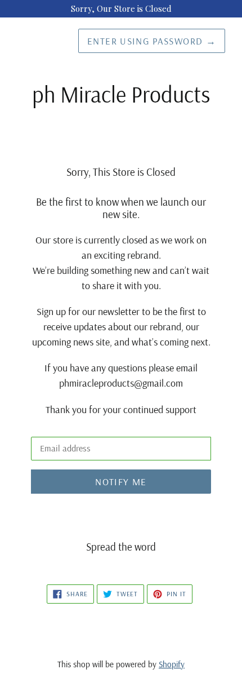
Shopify (172, 664)
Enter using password (151, 41)
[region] (121, 8)
